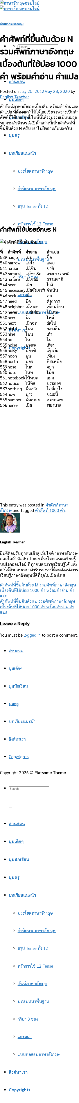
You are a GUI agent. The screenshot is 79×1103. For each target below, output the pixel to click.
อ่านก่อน (16, 650)
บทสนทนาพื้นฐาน (33, 259)
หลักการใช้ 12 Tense (35, 223)
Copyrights (19, 347)
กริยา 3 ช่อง (28, 1019)
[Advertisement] (39, 174)
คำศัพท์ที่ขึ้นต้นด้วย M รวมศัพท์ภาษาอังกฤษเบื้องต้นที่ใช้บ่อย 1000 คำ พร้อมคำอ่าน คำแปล (38, 590)
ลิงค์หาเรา (18, 329)
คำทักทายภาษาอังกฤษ (37, 930)
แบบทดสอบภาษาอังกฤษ (39, 1054)
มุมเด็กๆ (16, 99)
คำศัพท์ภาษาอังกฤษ (11, 24)
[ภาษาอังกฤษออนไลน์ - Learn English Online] (20, 5)
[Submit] (10, 807)
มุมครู (14, 703)
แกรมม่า (25, 294)
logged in (32, 634)
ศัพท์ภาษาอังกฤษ (32, 983)
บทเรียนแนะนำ (22, 721)
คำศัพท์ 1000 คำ (50, 510)
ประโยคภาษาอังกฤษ (35, 912)
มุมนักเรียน (18, 686)
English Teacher (14, 96)
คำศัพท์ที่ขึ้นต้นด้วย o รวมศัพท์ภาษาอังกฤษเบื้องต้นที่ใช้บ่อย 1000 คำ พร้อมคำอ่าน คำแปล (37, 606)
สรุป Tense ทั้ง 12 (33, 948)
